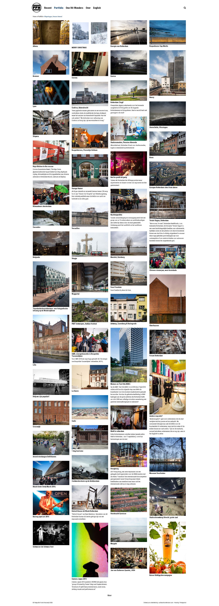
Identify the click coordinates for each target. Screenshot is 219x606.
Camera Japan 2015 (79, 579)
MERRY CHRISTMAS (79, 48)
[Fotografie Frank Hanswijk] (37, 8)
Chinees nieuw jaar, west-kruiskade (163, 270)
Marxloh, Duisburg (118, 257)
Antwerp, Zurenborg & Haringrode (123, 324)
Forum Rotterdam (156, 356)
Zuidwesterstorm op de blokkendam (85, 481)
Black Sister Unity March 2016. (44, 487)
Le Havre (75, 391)
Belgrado (36, 257)
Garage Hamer (77, 188)
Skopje (74, 258)
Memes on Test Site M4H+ (121, 384)
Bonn (151, 157)
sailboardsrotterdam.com (166, 602)
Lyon (34, 106)
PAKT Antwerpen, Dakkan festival (84, 324)
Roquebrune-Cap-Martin (158, 46)
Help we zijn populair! (41, 397)
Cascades (36, 227)
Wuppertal (75, 294)
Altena (35, 46)
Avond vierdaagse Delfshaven (44, 457)
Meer (109, 595)
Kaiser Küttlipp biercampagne (160, 575)
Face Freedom (116, 287)
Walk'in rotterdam (117, 431)
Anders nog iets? (155, 416)
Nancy (151, 97)
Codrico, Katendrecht (80, 108)
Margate (114, 544)
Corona (74, 78)
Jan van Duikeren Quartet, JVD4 (123, 570)
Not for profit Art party (119, 177)
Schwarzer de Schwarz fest (43, 547)
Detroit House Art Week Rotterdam (85, 511)
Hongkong (115, 469)
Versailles (76, 228)
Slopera (36, 136)
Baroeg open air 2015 (41, 517)
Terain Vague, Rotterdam (159, 220)
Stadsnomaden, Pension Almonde (124, 142)
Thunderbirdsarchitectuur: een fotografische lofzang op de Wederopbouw (50, 310)
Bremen (36, 76)
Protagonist (183, 602)
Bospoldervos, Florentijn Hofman (84, 150)
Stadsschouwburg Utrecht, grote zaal (163, 517)
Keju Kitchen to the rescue (43, 166)
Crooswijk (36, 427)
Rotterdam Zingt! (117, 102)
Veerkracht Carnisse (118, 514)
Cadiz (74, 421)
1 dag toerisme (77, 451)
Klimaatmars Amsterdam (42, 206)
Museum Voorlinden (157, 473)
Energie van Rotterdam (119, 46)
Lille (34, 365)
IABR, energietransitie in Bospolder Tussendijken (85, 355)
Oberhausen (154, 326)
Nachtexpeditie (116, 215)
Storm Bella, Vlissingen (158, 127)
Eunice (113, 76)
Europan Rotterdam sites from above (163, 187)
